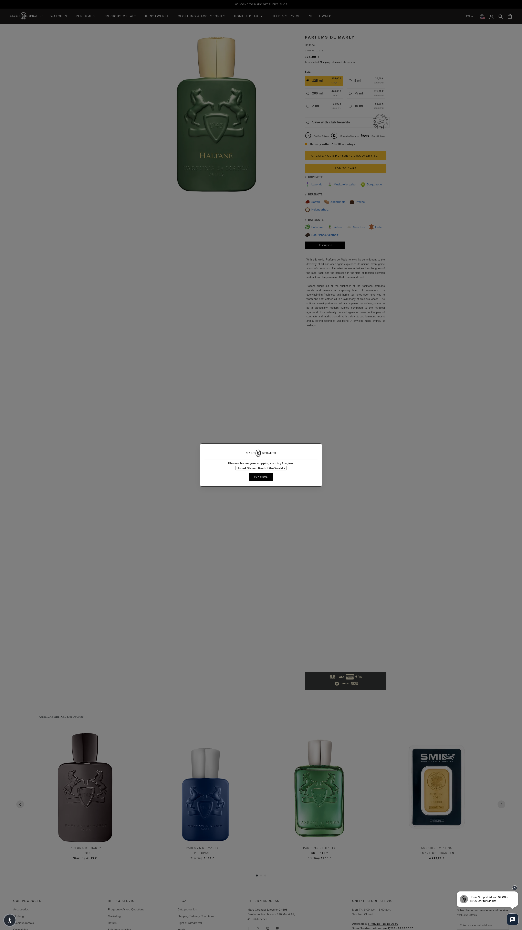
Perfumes (85, 16)
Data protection (187, 909)
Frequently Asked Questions (126, 909)
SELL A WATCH (321, 16)
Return (112, 922)
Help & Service (286, 16)
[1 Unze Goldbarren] (437, 787)
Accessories (21, 909)
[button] (9, 920)
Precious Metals (120, 16)
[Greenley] (319, 787)
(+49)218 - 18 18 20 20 (398, 928)
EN (468, 16)
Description (325, 245)
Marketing (114, 916)
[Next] (501, 804)
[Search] (501, 16)
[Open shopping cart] (510, 16)
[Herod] (85, 787)
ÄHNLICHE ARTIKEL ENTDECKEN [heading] (61, 716)
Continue (261, 477)
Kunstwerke (157, 16)
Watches (59, 16)
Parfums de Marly (330, 37)
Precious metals (23, 922)
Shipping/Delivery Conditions (195, 916)
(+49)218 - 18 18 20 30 (383, 923)
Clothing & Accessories (202, 16)
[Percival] (202, 787)
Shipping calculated (331, 62)
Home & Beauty (248, 16)
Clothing (18, 916)
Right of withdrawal (189, 922)
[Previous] (20, 804)
